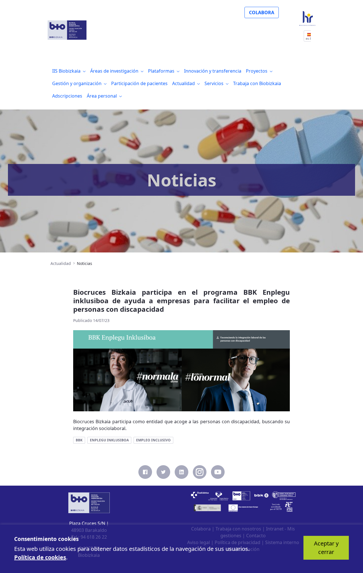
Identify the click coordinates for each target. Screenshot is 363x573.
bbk (79, 440)
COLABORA (261, 12)
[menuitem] (69, 71)
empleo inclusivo (153, 440)
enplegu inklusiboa (109, 440)
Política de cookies (40, 557)
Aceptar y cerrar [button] (326, 548)
